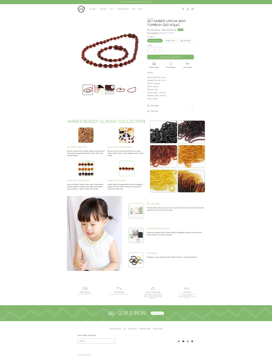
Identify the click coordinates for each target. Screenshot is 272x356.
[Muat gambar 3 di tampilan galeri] (121, 90)
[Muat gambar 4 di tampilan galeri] (132, 90)
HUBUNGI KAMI (145, 329)
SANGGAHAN (158, 329)
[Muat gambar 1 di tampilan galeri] (88, 90)
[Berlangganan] (113, 341)
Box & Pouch (185, 40)
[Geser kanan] (139, 89)
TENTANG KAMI (115, 329)
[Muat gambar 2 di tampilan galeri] (99, 90)
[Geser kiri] (80, 89)
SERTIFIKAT (132, 329)
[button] (93, 9)
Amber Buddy (87, 355)
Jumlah (149, 45)
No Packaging (154, 40)
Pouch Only (170, 40)
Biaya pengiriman (153, 33)
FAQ (124, 329)
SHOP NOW (157, 313)
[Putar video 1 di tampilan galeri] (110, 90)
